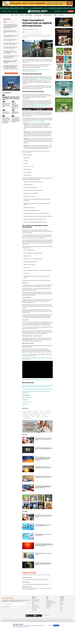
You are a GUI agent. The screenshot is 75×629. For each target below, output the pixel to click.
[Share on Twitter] (28, 32)
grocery (47, 35)
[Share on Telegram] (31, 32)
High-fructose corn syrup (29, 166)
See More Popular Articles (11, 73)
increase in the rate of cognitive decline (43, 79)
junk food (27, 36)
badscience (34, 34)
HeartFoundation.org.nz (27, 402)
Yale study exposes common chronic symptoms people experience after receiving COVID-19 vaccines (43, 439)
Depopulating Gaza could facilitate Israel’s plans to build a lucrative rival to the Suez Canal (43, 477)
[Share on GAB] (33, 32)
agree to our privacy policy (23, 626)
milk (27, 250)
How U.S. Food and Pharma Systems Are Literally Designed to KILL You (11, 36)
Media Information (35, 605)
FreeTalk (61, 606)
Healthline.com (25, 399)
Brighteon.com (25, 404)
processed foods (32, 36)
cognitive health (29, 35)
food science (38, 35)
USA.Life (61, 610)
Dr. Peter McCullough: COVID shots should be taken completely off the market (43, 525)
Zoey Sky (30, 29)
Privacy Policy (34, 609)
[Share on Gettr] (38, 32)
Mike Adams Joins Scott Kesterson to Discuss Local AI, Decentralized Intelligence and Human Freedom (6, 105)
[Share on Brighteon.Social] (23, 32)
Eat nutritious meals (26, 354)
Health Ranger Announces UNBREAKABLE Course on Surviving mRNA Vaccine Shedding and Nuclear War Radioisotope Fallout (15, 106)
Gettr (61, 605)
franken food (43, 35)
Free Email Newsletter (35, 601)
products (37, 36)
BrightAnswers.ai (49, 605)
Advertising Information (36, 606)
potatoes (41, 270)
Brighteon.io (62, 598)
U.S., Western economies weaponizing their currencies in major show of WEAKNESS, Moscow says (43, 448)
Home (47, 598)
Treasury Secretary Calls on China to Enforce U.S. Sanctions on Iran (10, 40)
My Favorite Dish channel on (40, 379)
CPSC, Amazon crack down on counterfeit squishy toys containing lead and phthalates (10, 51)
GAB (60, 609)
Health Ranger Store (49, 601)
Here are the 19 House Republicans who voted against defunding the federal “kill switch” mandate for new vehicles (43, 487)
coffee (28, 273)
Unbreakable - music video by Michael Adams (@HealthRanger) (16, 112)
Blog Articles (48, 606)
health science (37, 414)
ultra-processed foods (27, 418)
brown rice (30, 258)
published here (52, 620)
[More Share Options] (40, 32)
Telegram (61, 601)
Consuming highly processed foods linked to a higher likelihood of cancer (37, 389)
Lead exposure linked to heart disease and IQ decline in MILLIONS (43, 535)
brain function (39, 34)
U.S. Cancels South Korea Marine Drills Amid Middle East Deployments (11, 48)
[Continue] (24, 604)
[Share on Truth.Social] (36, 32)
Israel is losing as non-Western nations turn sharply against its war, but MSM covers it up (43, 467)
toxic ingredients (46, 36)
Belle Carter (41, 456)
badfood (26, 34)
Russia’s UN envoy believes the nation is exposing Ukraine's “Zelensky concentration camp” (11, 56)
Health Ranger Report (6, 92)
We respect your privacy (5, 606)
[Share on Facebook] (26, 32)
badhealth (30, 34)
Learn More (50, 625)
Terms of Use (34, 610)
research (41, 36)
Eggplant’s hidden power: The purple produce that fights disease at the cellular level (10, 61)
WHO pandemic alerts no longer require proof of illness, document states (11, 44)
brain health (44, 34)
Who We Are (34, 598)
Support (33, 602)
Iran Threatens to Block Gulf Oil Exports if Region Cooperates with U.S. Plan (11, 31)
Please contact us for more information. (28, 589)
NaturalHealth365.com (26, 397)
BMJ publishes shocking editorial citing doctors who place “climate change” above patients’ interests (43, 564)
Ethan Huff (41, 446)
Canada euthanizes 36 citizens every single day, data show (43, 554)
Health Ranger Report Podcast (51, 602)
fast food (33, 35)
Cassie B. (41, 475)
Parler (61, 602)
